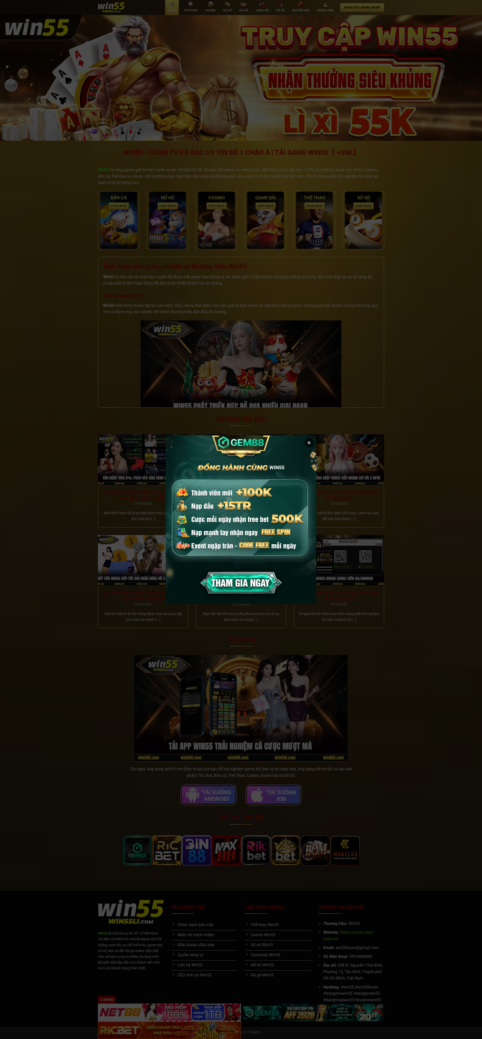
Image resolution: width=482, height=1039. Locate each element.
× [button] (309, 442)
